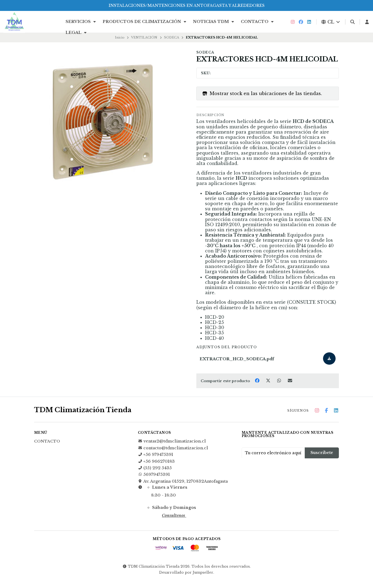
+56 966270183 (159, 461)
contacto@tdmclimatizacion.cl (175, 448)
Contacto (255, 21)
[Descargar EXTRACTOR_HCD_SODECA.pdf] (329, 358)
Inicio (120, 37)
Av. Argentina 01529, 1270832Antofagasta (185, 481)
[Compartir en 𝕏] (268, 380)
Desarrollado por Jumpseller (186, 572)
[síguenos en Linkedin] (309, 22)
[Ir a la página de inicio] (14, 22)
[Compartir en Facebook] (257, 380)
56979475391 (156, 474)
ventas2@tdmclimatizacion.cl (174, 441)
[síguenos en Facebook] (301, 22)
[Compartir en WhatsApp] (279, 380)
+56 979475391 (158, 454)
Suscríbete (321, 452)
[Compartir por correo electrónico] (290, 380)
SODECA (171, 37)
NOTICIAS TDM (211, 21)
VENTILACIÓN (144, 37)
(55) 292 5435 (157, 468)
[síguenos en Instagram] (292, 22)
